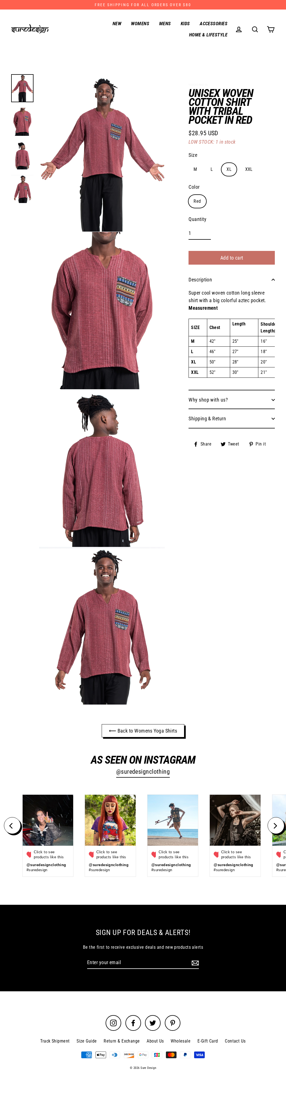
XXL (249, 169)
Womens (140, 23)
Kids (185, 23)
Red (197, 201)
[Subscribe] (194, 962)
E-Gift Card (207, 1041)
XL (229, 169)
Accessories (213, 23)
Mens (165, 23)
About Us (155, 1041)
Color (194, 187)
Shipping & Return (207, 418)
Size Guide (87, 1041)
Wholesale (180, 1041)
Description (200, 280)
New (117, 23)
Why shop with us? (208, 400)
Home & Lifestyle (208, 35)
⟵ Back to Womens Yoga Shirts (143, 731)
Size (193, 155)
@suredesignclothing (143, 771)
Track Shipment (55, 1041)
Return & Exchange (122, 1041)
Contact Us (235, 1041)
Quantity (197, 219)
